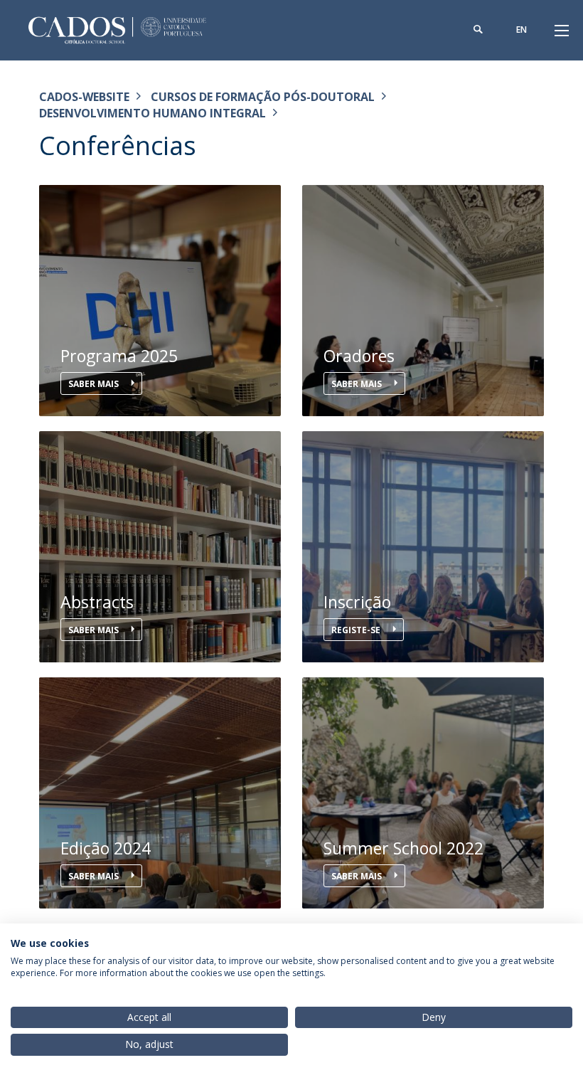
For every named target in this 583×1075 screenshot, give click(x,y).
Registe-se (357, 630)
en (521, 29)
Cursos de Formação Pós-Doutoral (263, 97)
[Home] (128, 30)
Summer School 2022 (403, 848)
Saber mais (94, 384)
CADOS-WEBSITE (84, 97)
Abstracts (97, 602)
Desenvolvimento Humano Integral (152, 113)
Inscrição (357, 602)
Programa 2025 (119, 356)
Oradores (359, 356)
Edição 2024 (105, 848)
